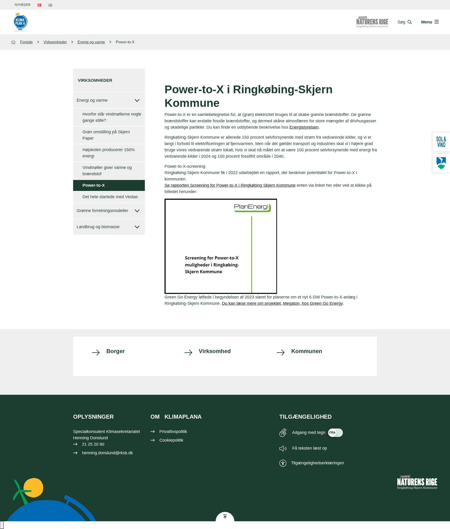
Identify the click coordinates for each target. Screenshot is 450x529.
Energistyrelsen (304, 127)
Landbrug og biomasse (98, 226)
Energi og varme (92, 100)
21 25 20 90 (93, 444)
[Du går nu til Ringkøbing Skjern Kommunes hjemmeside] (441, 163)
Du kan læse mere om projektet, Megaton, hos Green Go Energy (282, 303)
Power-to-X (93, 185)
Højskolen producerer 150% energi (108, 152)
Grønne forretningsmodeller (102, 210)
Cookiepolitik (171, 440)
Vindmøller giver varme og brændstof (107, 170)
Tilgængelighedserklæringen (317, 463)
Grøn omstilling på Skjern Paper (106, 135)
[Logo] (20, 22)
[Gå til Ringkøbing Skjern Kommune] (377, 22)
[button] (2, 525)
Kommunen (306, 351)
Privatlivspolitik (173, 431)
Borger (115, 351)
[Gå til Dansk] (39, 5)
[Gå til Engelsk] (50, 5)
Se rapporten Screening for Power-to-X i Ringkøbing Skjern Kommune (230, 185)
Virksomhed (215, 351)
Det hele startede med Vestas (110, 196)
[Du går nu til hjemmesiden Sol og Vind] (441, 141)
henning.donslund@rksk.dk (107, 453)
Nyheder (22, 5)
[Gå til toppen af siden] (225, 516)
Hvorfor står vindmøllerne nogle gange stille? (111, 117)
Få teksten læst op (309, 448)
